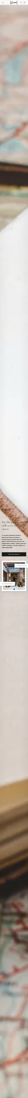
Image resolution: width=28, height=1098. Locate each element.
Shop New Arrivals (14, 554)
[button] (3, 2)
